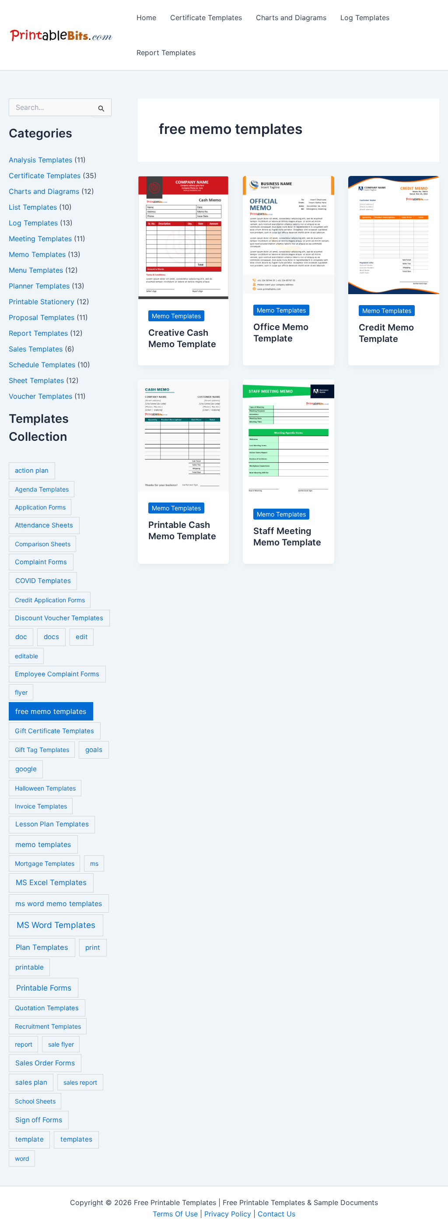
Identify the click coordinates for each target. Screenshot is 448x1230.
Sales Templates (36, 348)
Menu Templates (36, 270)
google (26, 769)
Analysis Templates (40, 159)
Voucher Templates (40, 396)
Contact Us (276, 1213)
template (29, 1139)
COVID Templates (43, 580)
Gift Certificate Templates (54, 731)
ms (94, 863)
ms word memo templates (58, 903)
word (22, 1158)
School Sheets (35, 1101)
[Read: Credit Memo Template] (393, 234)
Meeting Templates (40, 238)
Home (146, 17)
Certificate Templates (206, 17)
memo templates (43, 844)
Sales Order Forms (45, 1063)
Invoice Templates (41, 806)
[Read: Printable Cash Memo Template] (183, 434)
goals (93, 749)
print (92, 947)
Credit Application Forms (50, 600)
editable (26, 656)
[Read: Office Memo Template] (288, 234)
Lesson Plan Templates (52, 824)
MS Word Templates (56, 925)
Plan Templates (42, 947)
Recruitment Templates (48, 1026)
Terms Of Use (175, 1213)
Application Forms (40, 507)
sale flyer (61, 1044)
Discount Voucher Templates (59, 618)
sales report (80, 1082)
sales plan (31, 1082)
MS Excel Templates (51, 882)
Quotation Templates (47, 1008)
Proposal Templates (41, 317)
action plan (32, 470)
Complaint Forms (41, 562)
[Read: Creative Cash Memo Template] (183, 236)
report (23, 1044)
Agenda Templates (42, 489)
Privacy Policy (227, 1213)
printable (29, 967)
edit (82, 637)
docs (51, 637)
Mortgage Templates (44, 863)
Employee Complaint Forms (57, 674)
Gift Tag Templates (42, 749)
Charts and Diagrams (291, 17)
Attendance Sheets (44, 525)
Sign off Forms (38, 1120)
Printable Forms (43, 987)
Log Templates (364, 17)
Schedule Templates (42, 364)
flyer (21, 692)
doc (21, 637)
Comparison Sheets (42, 544)
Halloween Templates (45, 788)
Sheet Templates (36, 380)
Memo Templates (37, 254)
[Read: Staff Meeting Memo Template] (288, 437)
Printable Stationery (41, 301)
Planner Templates (39, 285)
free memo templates (50, 711)
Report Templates (166, 52)
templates (76, 1139)
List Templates (33, 207)
